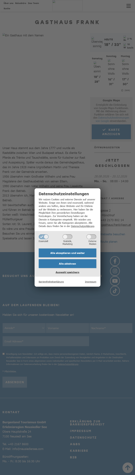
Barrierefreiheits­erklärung (51, 281)
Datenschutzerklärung (82, 226)
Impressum (90, 281)
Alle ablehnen (67, 263)
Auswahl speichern (67, 272)
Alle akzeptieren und (67, 252)
